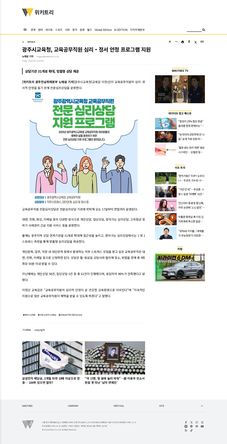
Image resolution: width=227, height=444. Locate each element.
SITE (161, 406)
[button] (170, 42)
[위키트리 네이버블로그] (197, 426)
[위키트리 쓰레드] (202, 422)
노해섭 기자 (27, 56)
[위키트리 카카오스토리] (186, 426)
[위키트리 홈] (28, 15)
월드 (89, 30)
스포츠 (58, 30)
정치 (74, 30)
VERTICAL (119, 406)
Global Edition (103, 30)
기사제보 (26, 329)
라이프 (49, 30)
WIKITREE (27, 406)
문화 (82, 30)
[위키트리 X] (191, 422)
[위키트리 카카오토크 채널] (191, 426)
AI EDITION (120, 30)
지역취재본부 (137, 30)
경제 (33, 30)
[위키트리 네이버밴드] (186, 430)
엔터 (40, 30)
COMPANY (73, 406)
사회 (67, 30)
